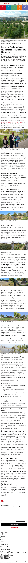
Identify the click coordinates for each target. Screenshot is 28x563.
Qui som (1, 539)
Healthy (14, 9)
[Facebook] (2, 561)
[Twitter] (7, 561)
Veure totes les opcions (14, 527)
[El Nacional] (26, 1)
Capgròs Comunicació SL (5, 1)
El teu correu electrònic (6, 515)
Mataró (3, 9)
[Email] (25, 561)
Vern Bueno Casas (5, 43)
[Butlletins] (26, 3)
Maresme (8, 9)
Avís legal (2, 542)
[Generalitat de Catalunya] (14, 535)
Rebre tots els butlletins (14, 524)
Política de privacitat (4, 547)
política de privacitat (20, 521)
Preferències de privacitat (5, 549)
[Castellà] (22, 3)
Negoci (25, 9)
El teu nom (3, 510)
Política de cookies (4, 544)
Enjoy (19, 9)
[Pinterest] (21, 561)
